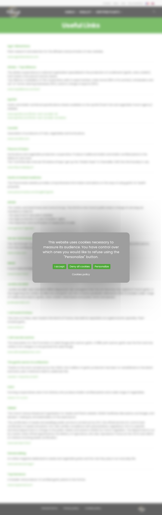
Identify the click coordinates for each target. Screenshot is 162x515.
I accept (59, 266)
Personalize (102, 266)
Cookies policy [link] (81, 274)
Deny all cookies (80, 266)
